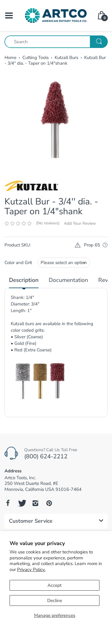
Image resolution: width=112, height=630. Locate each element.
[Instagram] (35, 503)
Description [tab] (24, 280)
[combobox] (56, 41)
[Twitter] (21, 503)
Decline (54, 600)
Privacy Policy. (31, 569)
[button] (18, 223)
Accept (54, 585)
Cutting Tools (35, 57)
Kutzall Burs (66, 57)
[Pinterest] (49, 503)
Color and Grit (18, 263)
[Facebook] (7, 503)
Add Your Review (80, 223)
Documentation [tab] (68, 280)
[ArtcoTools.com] (56, 15)
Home (10, 57)
